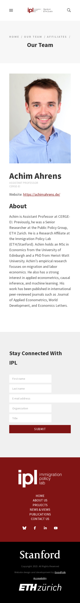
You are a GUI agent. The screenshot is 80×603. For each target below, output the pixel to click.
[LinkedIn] (45, 528)
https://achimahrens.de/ (41, 194)
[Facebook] (35, 528)
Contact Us (40, 519)
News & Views (40, 509)
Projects (40, 505)
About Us (40, 500)
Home (14, 37)
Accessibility (40, 578)
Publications (40, 514)
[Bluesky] (24, 528)
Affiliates (57, 37)
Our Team (33, 37)
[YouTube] (56, 528)
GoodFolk (60, 572)
